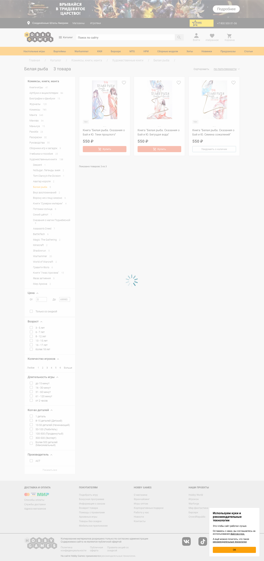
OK (234, 549)
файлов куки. (237, 533)
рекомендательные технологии (230, 541)
